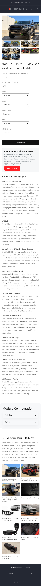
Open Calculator (12, 168)
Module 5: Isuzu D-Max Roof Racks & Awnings (10, 519)
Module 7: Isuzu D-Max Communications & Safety (9, 538)
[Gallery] (20, 38)
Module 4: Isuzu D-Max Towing (30, 498)
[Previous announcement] (4, 2)
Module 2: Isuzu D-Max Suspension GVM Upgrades (29, 479)
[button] (4, 9)
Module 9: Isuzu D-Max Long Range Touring (10, 557)
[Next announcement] (37, 2)
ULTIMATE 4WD (23, 582)
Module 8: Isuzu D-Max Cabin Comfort (29, 538)
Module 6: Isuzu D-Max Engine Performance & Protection (29, 519)
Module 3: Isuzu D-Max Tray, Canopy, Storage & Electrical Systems (10, 499)
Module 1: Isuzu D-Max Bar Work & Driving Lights (9, 480)
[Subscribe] (31, 573)
